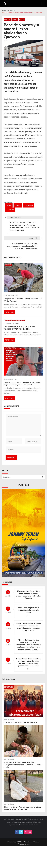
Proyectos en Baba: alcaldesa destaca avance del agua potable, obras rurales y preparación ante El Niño (28, 662)
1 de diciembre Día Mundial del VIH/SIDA (20, 722)
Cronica (17, 205)
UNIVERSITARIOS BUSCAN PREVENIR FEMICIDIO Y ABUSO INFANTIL (19, 328)
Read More (9, 312)
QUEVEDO (7, 19)
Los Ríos (21, 19)
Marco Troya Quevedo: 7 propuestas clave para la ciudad (28, 610)
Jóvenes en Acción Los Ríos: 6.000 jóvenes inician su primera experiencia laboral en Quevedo (28, 594)
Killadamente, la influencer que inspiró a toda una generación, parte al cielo (22, 808)
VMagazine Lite (24, 844)
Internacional (9, 719)
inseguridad (29, 205)
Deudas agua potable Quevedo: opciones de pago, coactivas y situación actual (22, 383)
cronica (15, 19)
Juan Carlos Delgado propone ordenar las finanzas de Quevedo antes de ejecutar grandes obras (28, 627)
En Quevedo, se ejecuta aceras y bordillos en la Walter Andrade (23, 299)
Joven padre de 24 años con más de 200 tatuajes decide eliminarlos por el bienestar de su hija (23, 764)
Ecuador (8, 348)
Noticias (8, 320)
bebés (9, 205)
